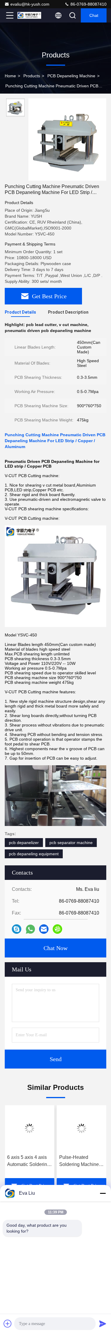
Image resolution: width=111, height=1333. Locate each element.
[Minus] (102, 1193)
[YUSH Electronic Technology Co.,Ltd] (29, 15)
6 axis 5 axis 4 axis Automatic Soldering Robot (28, 1161)
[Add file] (8, 1323)
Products (31, 75)
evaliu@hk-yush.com (29, 4)
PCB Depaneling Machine (71, 75)
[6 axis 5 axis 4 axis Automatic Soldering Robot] (29, 1128)
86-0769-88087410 (88, 4)
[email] (44, 929)
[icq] (57, 929)
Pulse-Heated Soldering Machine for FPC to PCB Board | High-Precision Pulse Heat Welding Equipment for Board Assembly (81, 1161)
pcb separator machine (71, 842)
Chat (93, 15)
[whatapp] (30, 929)
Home (10, 75)
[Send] (102, 1323)
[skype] (16, 929)
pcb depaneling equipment (34, 853)
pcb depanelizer (24, 842)
